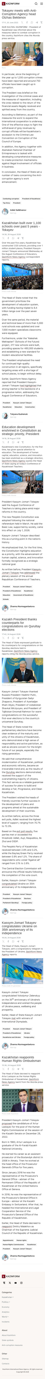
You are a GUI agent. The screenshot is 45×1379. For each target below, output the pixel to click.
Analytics (5, 1312)
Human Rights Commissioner (13, 1244)
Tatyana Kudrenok (19, 414)
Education (18, 407)
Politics (5, 1302)
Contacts (5, 1364)
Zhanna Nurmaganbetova (22, 606)
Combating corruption (11, 199)
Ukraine (27, 1033)
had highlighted (28, 385)
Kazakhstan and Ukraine (12, 1037)
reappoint (7, 1226)
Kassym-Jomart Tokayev (22, 403)
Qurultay (10, 772)
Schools (6, 599)
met (14, 1018)
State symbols (8, 1340)
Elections (27, 898)
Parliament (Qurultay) (11, 903)
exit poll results (24, 831)
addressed (29, 572)
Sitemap (5, 1359)
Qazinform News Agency (13, 257)
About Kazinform (9, 1335)
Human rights (21, 1240)
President (16, 203)
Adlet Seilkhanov (18, 210)
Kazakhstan (7, 407)
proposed (7, 1123)
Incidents (5, 1322)
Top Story (6, 203)
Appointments (8, 1240)
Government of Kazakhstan (23, 595)
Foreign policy (27, 903)
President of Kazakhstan (31, 199)
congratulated (9, 883)
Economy (5, 1307)
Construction (30, 407)
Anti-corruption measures (12, 1345)
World (4, 1317)
